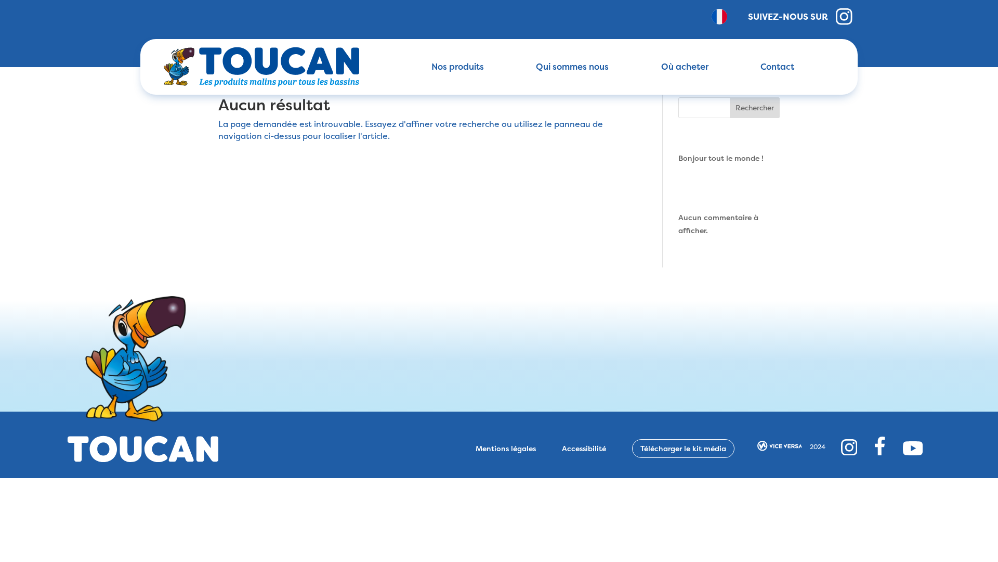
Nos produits (457, 66)
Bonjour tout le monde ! (721, 158)
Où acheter (684, 66)
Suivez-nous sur (788, 16)
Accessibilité (584, 448)
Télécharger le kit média (683, 448)
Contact (777, 66)
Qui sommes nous (572, 66)
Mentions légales (506, 448)
